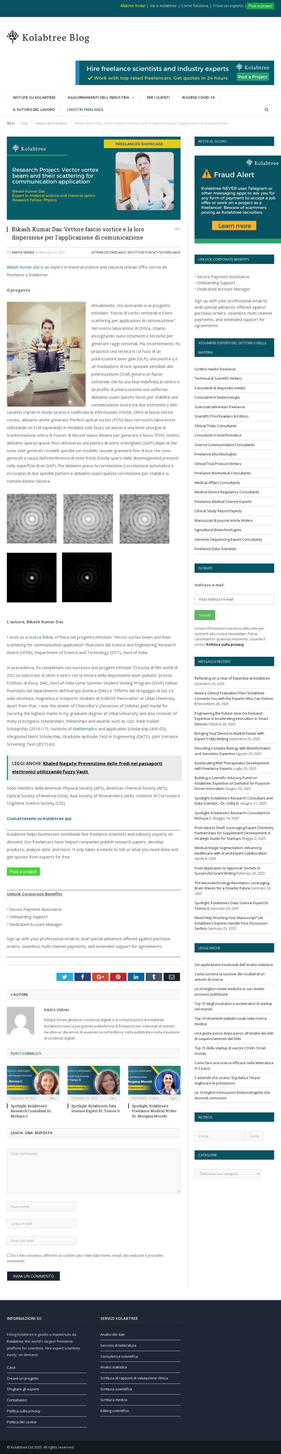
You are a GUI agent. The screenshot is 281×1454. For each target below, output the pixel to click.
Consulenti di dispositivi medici (220, 387)
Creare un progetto (23, 1378)
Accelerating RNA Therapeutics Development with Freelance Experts (232, 765)
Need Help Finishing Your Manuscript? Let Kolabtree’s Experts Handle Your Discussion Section (231, 923)
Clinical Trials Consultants (216, 425)
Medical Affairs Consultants (217, 482)
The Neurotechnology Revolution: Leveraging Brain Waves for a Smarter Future (232, 885)
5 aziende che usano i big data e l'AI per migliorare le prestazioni (227, 1080)
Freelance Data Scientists (216, 548)
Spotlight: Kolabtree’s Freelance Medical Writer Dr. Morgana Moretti (154, 1110)
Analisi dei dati (112, 1334)
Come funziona (194, 5)
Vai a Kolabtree (163, 5)
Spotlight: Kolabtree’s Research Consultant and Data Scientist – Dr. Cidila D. (234, 801)
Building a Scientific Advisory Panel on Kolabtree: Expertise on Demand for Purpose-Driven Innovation (233, 783)
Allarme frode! (132, 5)
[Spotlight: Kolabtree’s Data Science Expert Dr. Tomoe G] (94, 1083)
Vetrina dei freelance (108, 252)
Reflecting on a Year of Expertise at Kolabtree (232, 678)
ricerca (35, 637)
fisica (64, 637)
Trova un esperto (228, 5)
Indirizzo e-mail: (209, 584)
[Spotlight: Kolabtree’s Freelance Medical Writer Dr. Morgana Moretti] (154, 1083)
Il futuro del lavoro (34, 109)
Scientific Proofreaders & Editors (222, 416)
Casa (11, 1367)
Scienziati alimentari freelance (220, 406)
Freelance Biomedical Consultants (223, 472)
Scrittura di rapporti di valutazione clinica (134, 1378)
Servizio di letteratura (118, 1345)
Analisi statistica (113, 1367)
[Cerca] (266, 109)
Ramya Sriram (23, 252)
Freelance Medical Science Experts (223, 501)
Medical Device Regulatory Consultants (227, 491)
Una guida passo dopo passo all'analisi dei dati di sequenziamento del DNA (234, 1036)
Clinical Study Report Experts (218, 510)
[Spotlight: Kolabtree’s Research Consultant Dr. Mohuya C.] (33, 1083)
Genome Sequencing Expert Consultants (228, 539)
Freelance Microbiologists (216, 454)
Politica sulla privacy (225, 644)
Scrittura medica (113, 1399)
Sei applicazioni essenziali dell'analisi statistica (234, 964)
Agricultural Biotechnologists (218, 529)
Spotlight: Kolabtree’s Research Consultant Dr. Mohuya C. (31, 1110)
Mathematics (85, 728)
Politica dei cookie (21, 1421)
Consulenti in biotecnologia (217, 397)
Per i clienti (158, 97)
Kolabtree (15, 1341)
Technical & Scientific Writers (218, 378)
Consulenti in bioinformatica (218, 435)
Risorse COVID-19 (198, 97)
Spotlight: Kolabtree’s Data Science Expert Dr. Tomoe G (95, 1108)
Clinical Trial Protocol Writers (218, 463)
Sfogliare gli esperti (23, 1389)
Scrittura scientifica (116, 1389)
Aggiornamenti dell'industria (98, 97)
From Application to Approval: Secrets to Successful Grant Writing (227, 871)
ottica (129, 267)
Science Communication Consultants (225, 444)
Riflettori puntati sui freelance (154, 252)
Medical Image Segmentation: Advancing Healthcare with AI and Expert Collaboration (231, 850)
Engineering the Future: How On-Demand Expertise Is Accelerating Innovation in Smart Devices (231, 718)
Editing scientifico (114, 1410)
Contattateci (17, 1399)
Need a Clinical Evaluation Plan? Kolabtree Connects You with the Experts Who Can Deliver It (234, 698)
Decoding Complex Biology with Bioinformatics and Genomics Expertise (233, 751)
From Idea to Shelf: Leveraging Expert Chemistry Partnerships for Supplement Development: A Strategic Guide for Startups (234, 833)
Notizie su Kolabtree (34, 97)
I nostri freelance (85, 109)
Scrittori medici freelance (215, 369)
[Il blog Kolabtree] (48, 36)
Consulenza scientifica (119, 1356)
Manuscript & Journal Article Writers (224, 520)
